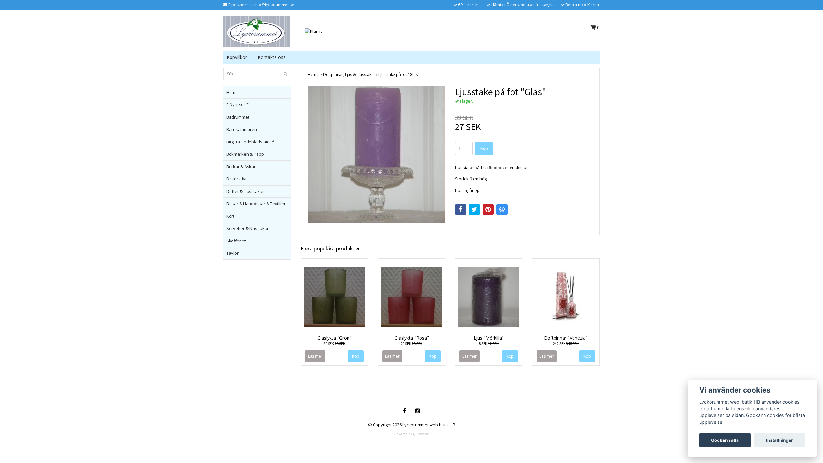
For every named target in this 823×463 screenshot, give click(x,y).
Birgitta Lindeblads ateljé (250, 142)
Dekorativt (236, 179)
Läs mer (315, 356)
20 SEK (334, 343)
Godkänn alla (725, 440)
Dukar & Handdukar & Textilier (255, 203)
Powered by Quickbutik (411, 434)
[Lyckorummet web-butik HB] (256, 31)
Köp (484, 148)
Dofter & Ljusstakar (245, 191)
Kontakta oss (271, 57)
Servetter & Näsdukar (247, 228)
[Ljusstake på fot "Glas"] (376, 154)
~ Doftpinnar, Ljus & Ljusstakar (347, 74)
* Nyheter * (237, 104)
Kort (230, 216)
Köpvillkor (237, 57)
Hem (230, 92)
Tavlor (232, 253)
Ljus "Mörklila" (489, 338)
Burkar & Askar (241, 166)
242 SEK (566, 343)
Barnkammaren (241, 129)
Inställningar (779, 440)
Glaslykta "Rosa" (411, 338)
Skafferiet (236, 241)
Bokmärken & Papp (245, 154)
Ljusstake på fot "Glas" (398, 74)
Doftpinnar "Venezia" (566, 338)
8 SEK (489, 343)
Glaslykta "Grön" (334, 338)
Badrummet (237, 117)
